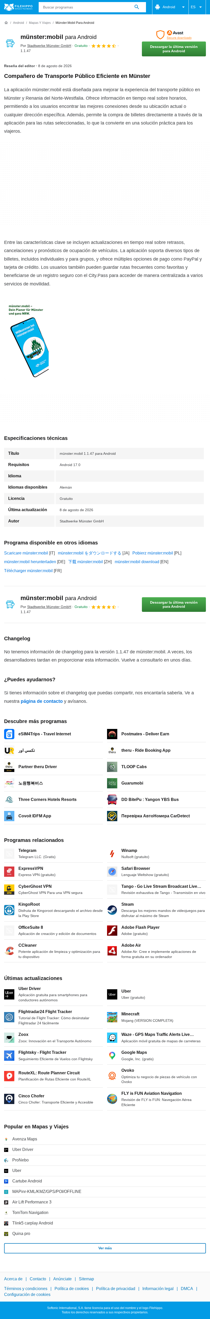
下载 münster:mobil (85, 562)
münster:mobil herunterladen (30, 562)
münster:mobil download (137, 562)
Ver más (105, 1248)
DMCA (187, 1288)
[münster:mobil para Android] (10, 43)
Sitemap (86, 1279)
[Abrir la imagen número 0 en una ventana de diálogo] (26, 340)
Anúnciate (62, 1279)
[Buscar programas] (137, 7)
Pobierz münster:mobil (152, 553)
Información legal (158, 1288)
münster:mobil (58, 36)
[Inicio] (6, 22)
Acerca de (13, 1279)
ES (193, 7)
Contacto (38, 1279)
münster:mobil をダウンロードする (89, 553)
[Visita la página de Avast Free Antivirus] (174, 34)
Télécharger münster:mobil (28, 571)
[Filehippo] (18, 7)
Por (45, 46)
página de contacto (42, 701)
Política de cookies (72, 1288)
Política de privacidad (115, 1288)
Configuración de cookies (27, 1294)
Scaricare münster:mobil (26, 553)
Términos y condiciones (25, 1288)
